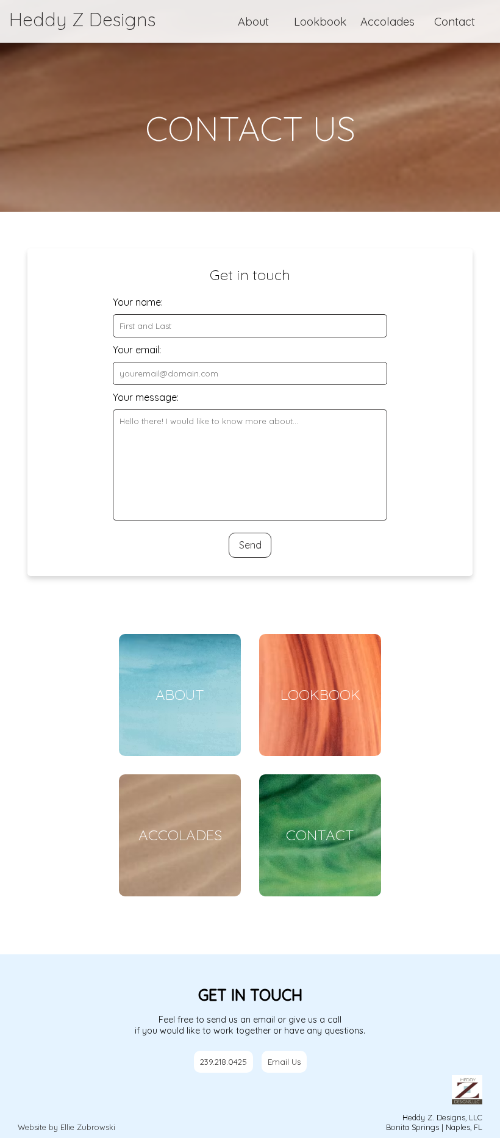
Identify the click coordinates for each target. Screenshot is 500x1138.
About (253, 22)
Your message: (146, 397)
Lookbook (320, 22)
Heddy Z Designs (82, 19)
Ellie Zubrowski (87, 1127)
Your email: (137, 350)
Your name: (138, 302)
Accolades (387, 22)
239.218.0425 (223, 1062)
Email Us (284, 1062)
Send (250, 545)
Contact (454, 22)
